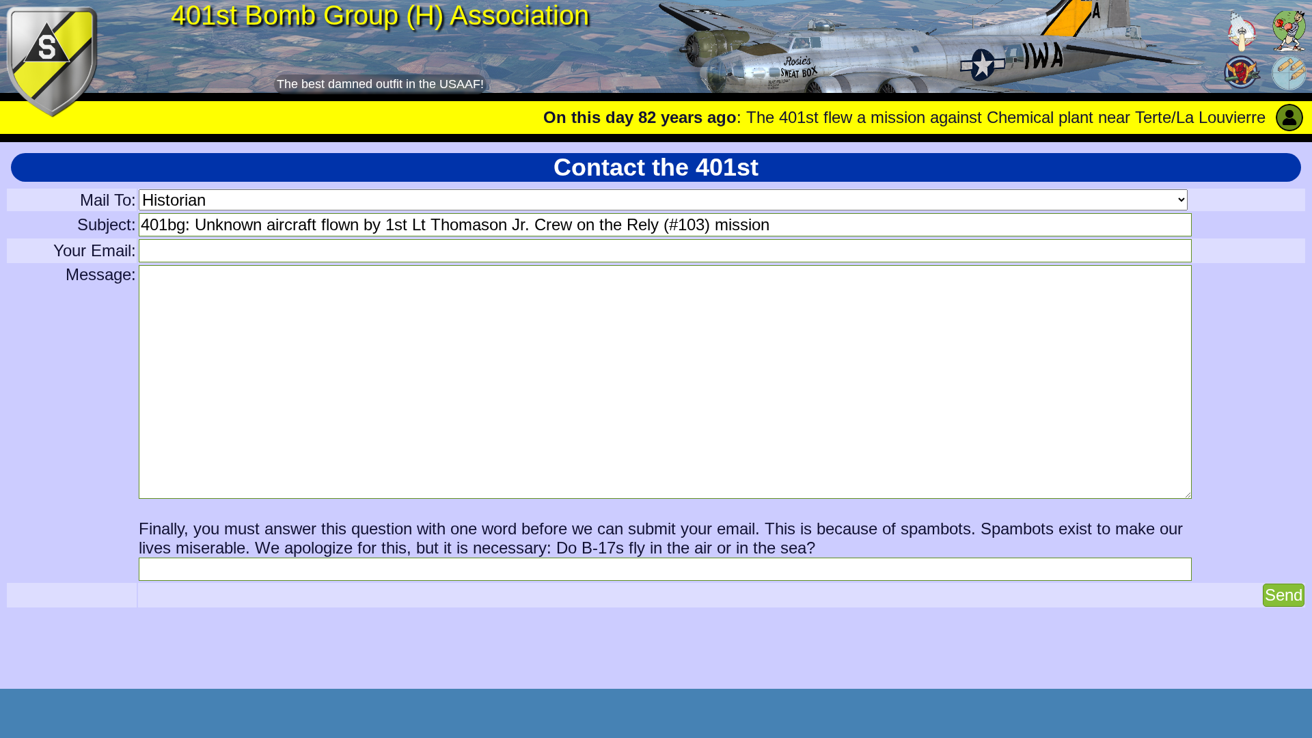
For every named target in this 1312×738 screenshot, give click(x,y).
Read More (1258, 117)
